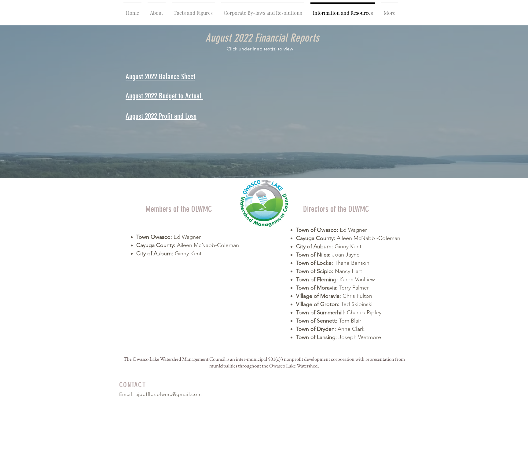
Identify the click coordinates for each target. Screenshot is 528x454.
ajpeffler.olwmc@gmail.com (168, 394)
